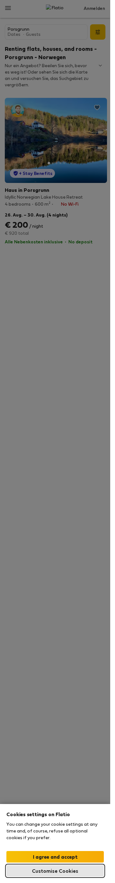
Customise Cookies (55, 870)
